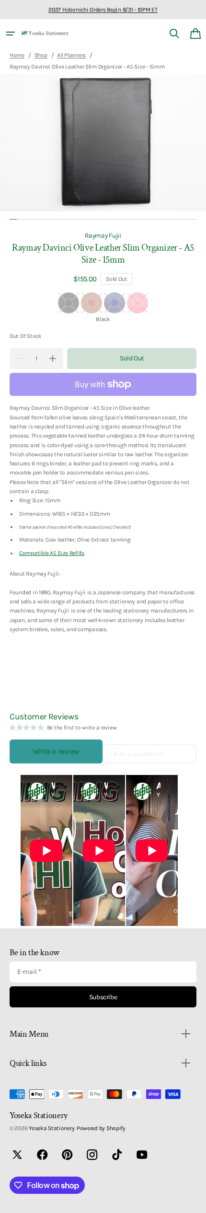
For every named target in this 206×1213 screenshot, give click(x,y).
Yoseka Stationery (51, 1128)
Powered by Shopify (101, 1128)
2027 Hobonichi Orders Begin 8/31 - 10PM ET (102, 9)
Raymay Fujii (103, 235)
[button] (10, 33)
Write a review (56, 751)
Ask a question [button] (138, 753)
